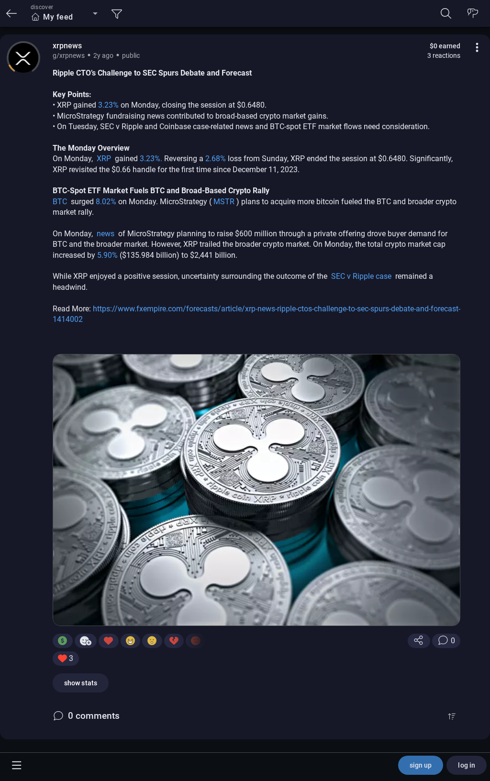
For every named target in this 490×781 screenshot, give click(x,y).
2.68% (216, 158)
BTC (61, 201)
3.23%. (152, 158)
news (106, 233)
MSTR (224, 201)
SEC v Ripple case (362, 276)
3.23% (109, 105)
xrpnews (67, 45)
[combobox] (64, 17)
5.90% (108, 255)
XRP (105, 158)
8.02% (107, 201)
